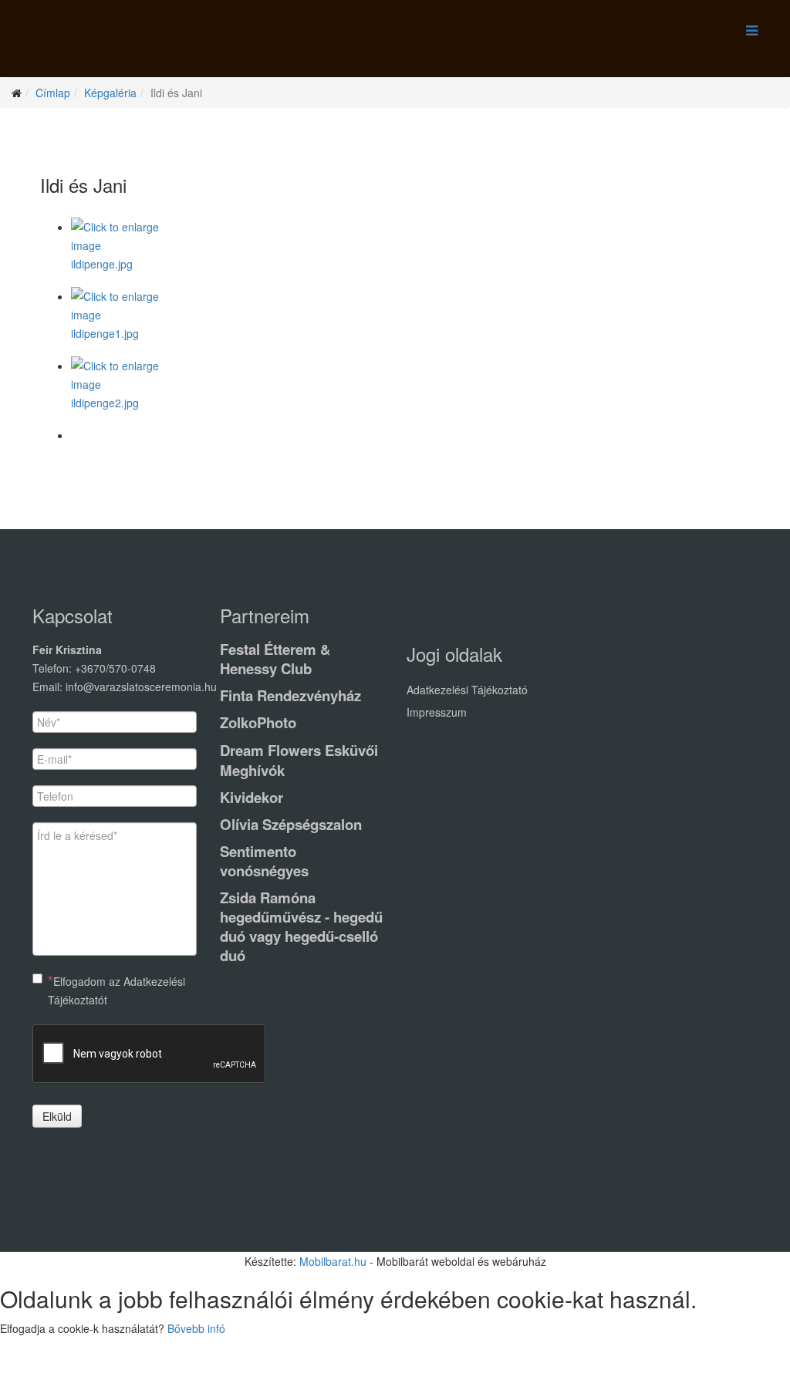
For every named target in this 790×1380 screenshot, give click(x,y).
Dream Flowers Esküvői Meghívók (299, 760)
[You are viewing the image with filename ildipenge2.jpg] (410, 391)
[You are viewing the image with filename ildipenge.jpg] (410, 252)
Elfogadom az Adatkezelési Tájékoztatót (116, 990)
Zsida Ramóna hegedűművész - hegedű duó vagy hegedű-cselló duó (301, 926)
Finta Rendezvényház (290, 695)
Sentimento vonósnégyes (264, 861)
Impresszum (437, 712)
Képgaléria (110, 92)
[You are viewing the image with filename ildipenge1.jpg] (410, 321)
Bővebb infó (196, 1328)
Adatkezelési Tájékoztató (467, 689)
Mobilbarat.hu (332, 1261)
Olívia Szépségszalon (291, 824)
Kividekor (251, 797)
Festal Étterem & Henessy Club (275, 659)
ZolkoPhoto (258, 722)
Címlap (52, 92)
